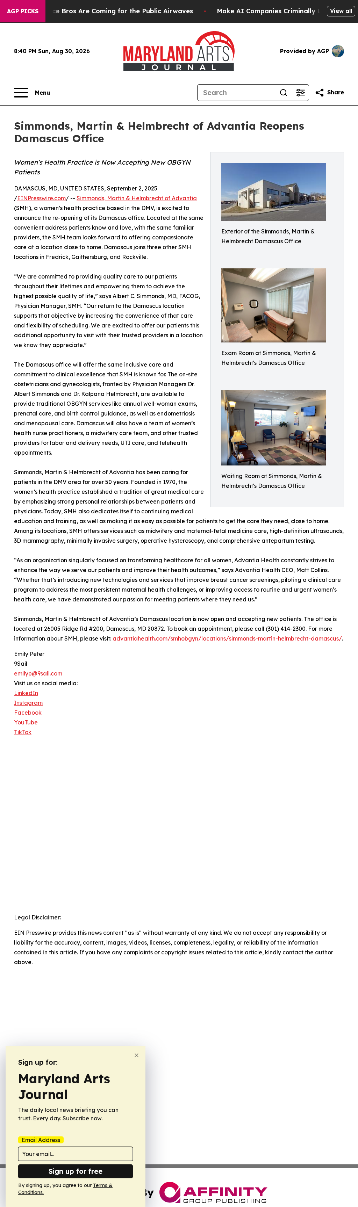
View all (341, 10)
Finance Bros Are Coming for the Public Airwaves (114, 11)
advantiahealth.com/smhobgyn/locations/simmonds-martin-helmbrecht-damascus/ (227, 638)
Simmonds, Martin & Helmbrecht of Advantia (137, 198)
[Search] (283, 93)
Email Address (41, 1139)
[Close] (136, 1055)
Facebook (28, 712)
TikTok (22, 732)
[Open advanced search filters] (300, 93)
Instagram (28, 702)
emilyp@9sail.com (38, 673)
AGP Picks (22, 11)
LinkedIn (26, 692)
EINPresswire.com (41, 198)
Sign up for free (75, 1171)
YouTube (26, 722)
